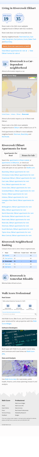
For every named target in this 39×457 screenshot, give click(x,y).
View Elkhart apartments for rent (13, 51)
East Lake (8, 264)
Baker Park (32, 39)
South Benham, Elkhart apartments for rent (17, 229)
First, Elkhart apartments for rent (13, 184)
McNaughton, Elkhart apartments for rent (17, 207)
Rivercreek (25, 114)
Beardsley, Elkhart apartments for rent (15, 172)
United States (5, 114)
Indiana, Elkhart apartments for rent (15, 197)
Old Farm (8, 267)
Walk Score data (10, 379)
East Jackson (18, 39)
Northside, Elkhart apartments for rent (16, 216)
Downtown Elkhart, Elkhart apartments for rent (18, 178)
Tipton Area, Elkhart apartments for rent (16, 232)
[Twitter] (3, 403)
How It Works (5, 408)
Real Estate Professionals (21, 410)
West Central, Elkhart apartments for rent (17, 235)
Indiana (13, 114)
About (3, 405)
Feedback (4, 415)
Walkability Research (20, 413)
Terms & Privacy (6, 413)
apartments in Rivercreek (19, 160)
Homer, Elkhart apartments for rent (14, 194)
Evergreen (9, 39)
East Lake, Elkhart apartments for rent (15, 181)
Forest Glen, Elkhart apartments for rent (16, 188)
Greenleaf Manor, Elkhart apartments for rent (18, 191)
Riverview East (24, 37)
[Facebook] (6, 403)
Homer (7, 255)
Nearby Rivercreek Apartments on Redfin (16, 46)
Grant (25, 39)
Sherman (17, 134)
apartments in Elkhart (9, 163)
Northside (5, 137)
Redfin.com (31, 168)
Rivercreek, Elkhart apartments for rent (16, 220)
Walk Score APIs (19, 405)
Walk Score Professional (16, 293)
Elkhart (19, 114)
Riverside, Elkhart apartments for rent (15, 223)
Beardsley (8, 42)
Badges (17, 415)
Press (3, 410)
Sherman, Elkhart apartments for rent (15, 226)
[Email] (9, 403)
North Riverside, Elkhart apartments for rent (18, 213)
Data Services (18, 408)
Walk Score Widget (20, 403)
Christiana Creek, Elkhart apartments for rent (18, 175)
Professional (20, 400)
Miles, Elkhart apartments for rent (14, 210)
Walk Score (6, 400)
